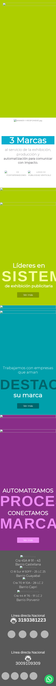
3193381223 (32, 620)
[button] (4, 121)
